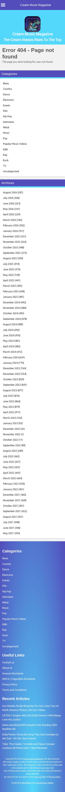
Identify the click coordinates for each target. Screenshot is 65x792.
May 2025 (8, 275)
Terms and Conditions (14, 690)
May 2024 (8, 340)
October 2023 (10, 379)
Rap (5, 154)
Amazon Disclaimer (13, 673)
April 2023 (8, 412)
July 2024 (8, 330)
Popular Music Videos (15, 143)
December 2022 (11, 428)
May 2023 (8, 406)
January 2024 (10, 362)
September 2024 (12, 319)
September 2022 (12, 445)
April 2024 (8, 346)
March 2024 (9, 351)
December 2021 (11, 494)
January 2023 (10, 423)
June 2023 (8, 401)
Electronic (8, 99)
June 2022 (8, 461)
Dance (6, 94)
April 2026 (8, 214)
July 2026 (8, 198)
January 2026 (10, 231)
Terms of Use (39, 777)
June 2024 (8, 335)
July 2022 (8, 456)
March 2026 (9, 220)
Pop (5, 138)
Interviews (8, 122)
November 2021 (11, 500)
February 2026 (11, 225)
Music (6, 132)
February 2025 (11, 291)
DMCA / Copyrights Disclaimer (18, 678)
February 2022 (11, 483)
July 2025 (8, 264)
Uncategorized (11, 171)
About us (7, 667)
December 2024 (11, 302)
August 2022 (10, 450)
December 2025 (11, 236)
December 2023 (11, 368)
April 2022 (8, 472)
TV (4, 166)
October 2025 (10, 247)
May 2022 (8, 467)
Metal (6, 127)
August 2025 (10, 258)
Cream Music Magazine (35, 5)
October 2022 (10, 439)
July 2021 (8, 522)
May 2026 (8, 209)
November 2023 (11, 374)
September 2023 (12, 384)
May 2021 (8, 533)
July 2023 (8, 395)
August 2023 (10, 390)
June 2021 (8, 527)
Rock (5, 160)
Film (5, 111)
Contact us (8, 662)
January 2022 (10, 489)
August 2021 (10, 516)
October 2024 (10, 313)
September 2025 (12, 253)
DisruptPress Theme (44, 783)
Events (6, 105)
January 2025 (10, 296)
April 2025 (8, 280)
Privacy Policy (9, 684)
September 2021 (12, 511)
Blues (6, 83)
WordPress (26, 783)
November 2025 (11, 241)
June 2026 (8, 203)
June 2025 (8, 269)
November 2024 (11, 307)
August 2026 (10, 192)
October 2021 (10, 505)
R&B (5, 149)
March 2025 (9, 285)
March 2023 (9, 417)
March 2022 (9, 478)
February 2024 (11, 357)
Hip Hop (7, 116)
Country (7, 88)
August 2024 (10, 324)
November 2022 (11, 434)
